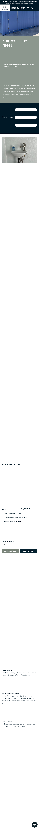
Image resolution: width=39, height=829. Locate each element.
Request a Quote (11, 551)
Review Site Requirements (13, 521)
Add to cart (28, 551)
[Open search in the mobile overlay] (34, 8)
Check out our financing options (16, 517)
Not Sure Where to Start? (13, 513)
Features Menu (8, 117)
